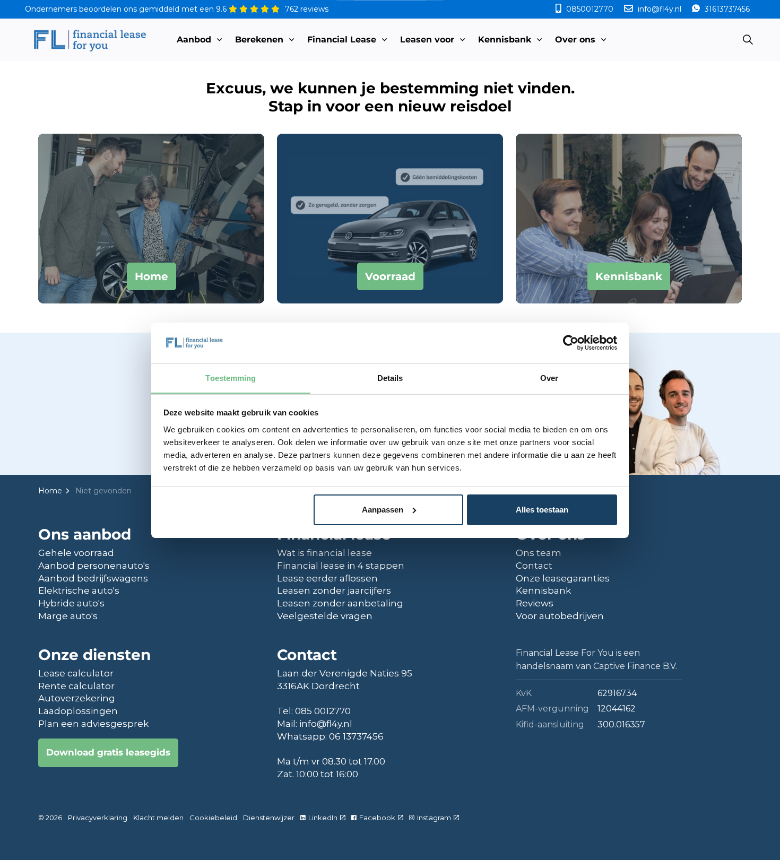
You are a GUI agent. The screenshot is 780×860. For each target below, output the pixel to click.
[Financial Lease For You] (89, 40)
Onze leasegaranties (563, 578)
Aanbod (194, 39)
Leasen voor (427, 39)
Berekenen (259, 39)
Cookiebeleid (213, 817)
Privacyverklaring (97, 817)
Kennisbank (504, 39)
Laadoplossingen (78, 711)
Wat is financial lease (324, 553)
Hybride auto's (71, 603)
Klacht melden (158, 817)
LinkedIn (322, 817)
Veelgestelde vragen (324, 616)
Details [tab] (390, 377)
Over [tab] (549, 377)
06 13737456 (356, 736)
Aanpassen (382, 509)
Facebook (377, 817)
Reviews (534, 603)
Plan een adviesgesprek (93, 723)
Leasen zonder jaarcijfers (334, 590)
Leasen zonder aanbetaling (340, 603)
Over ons (575, 39)
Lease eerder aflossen (327, 578)
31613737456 (726, 9)
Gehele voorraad (76, 553)
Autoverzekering (76, 698)
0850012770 (589, 9)
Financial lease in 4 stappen (340, 565)
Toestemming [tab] (230, 377)
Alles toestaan (542, 509)
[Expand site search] (747, 40)
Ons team (538, 553)
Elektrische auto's (78, 590)
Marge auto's (68, 616)
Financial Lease (341, 39)
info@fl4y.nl (659, 9)
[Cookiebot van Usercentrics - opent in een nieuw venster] (570, 343)
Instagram (434, 817)
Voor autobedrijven (560, 616)
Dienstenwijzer (268, 817)
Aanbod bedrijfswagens (93, 578)
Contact (534, 565)
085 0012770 (323, 711)
